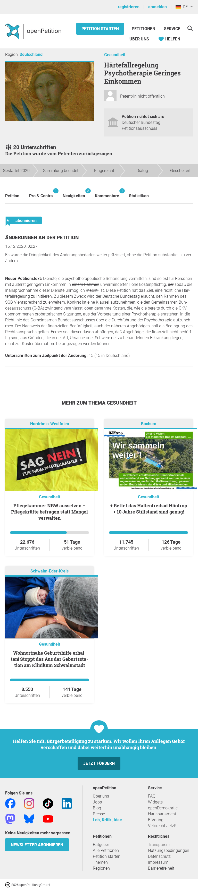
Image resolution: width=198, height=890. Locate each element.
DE (184, 6)
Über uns (101, 796)
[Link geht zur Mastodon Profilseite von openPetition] (10, 818)
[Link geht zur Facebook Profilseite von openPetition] (10, 803)
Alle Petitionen (106, 850)
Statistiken (139, 195)
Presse (99, 813)
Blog (97, 808)
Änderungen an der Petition (42, 238)
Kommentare (107, 193)
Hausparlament (162, 813)
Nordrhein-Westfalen (49, 423)
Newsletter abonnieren (37, 844)
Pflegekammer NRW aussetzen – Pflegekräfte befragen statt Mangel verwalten (49, 511)
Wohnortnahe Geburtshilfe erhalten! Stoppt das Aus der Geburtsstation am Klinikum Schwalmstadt (49, 659)
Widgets (155, 802)
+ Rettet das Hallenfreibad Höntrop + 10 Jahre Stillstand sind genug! (148, 508)
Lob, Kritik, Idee (107, 819)
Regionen (101, 868)
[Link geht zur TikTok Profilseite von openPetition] (48, 803)
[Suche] (190, 28)
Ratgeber (101, 844)
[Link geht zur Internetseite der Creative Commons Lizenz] (8, 884)
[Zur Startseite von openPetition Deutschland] (34, 31)
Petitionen (144, 28)
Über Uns (139, 39)
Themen (100, 862)
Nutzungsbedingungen (168, 850)
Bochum (148, 423)
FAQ (151, 796)
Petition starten (100, 28)
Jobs (97, 802)
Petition (12, 195)
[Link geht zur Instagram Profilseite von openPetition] (29, 803)
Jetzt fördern (99, 763)
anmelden (157, 6)
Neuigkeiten (74, 193)
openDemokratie (163, 808)
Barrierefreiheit (161, 868)
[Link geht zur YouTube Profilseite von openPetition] (48, 818)
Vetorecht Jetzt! (162, 825)
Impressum (158, 862)
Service (172, 28)
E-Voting (155, 819)
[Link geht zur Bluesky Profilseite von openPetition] (29, 818)
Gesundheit (114, 54)
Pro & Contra (41, 193)
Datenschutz (159, 856)
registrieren (128, 6)
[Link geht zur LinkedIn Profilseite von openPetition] (67, 803)
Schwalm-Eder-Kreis (49, 571)
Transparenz (159, 844)
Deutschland (31, 54)
